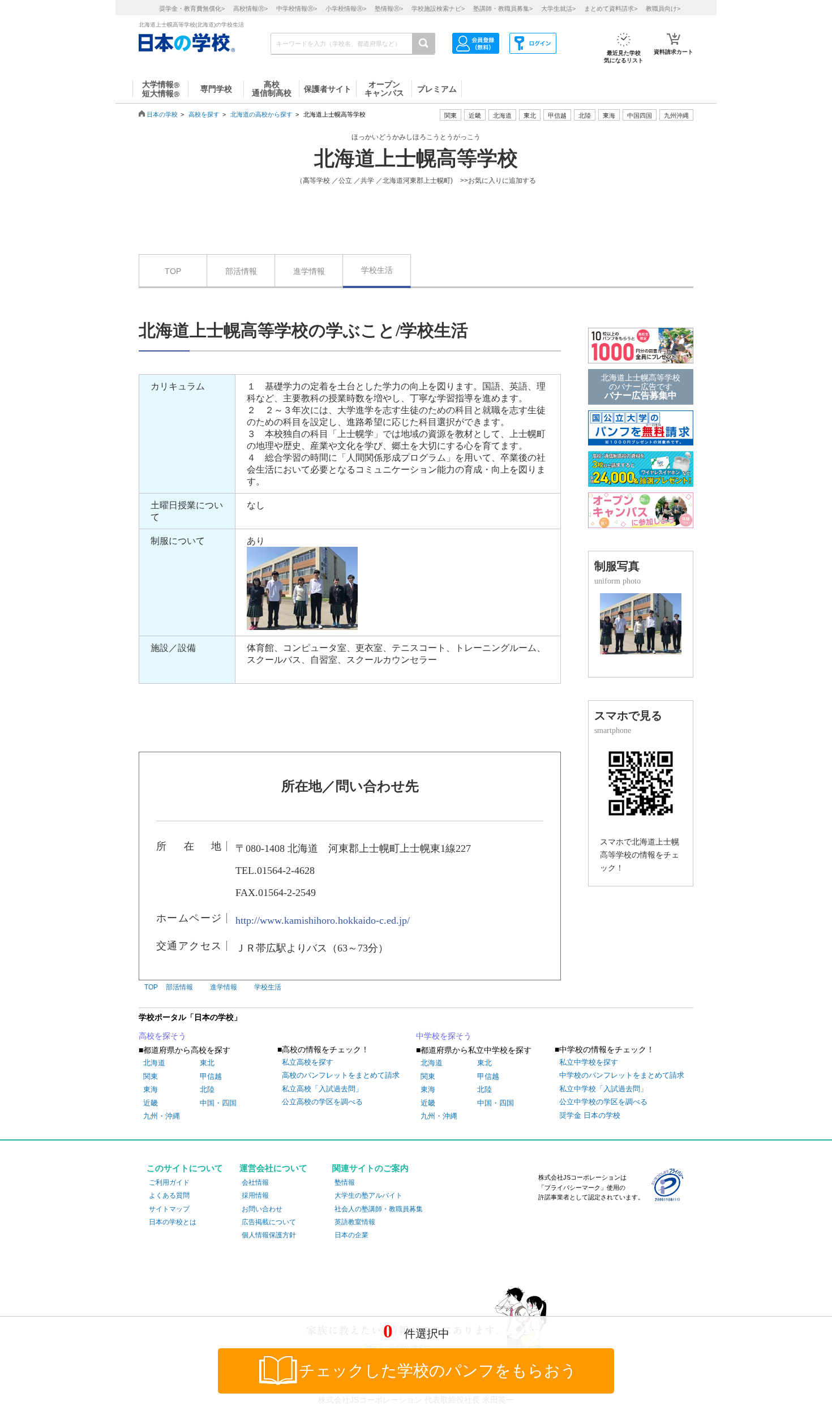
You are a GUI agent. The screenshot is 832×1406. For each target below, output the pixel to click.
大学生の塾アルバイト (368, 1195)
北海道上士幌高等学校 (416, 158)
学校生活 (377, 270)
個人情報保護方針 (269, 1235)
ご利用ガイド (169, 1182)
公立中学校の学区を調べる (603, 1102)
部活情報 (241, 271)
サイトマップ (169, 1209)
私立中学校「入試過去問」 (603, 1088)
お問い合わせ (262, 1209)
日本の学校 (162, 114)
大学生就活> (558, 8)
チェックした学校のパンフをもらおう (438, 1370)
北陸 (207, 1089)
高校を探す (204, 114)
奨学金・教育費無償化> (192, 8)
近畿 (150, 1103)
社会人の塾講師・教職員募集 (378, 1209)
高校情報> (250, 8)
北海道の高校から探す (261, 114)
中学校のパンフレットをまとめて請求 (621, 1075)
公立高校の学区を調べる (322, 1102)
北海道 (502, 115)
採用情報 (255, 1195)
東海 (150, 1089)
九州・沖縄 (161, 1116)
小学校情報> (345, 8)
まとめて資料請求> (610, 8)
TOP (173, 271)
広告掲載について (269, 1222)
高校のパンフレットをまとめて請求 (341, 1075)
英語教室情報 (354, 1222)
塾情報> (389, 8)
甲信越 (211, 1076)
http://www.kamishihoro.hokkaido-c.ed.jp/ (322, 920)
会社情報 (255, 1182)
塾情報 (344, 1182)
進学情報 (309, 271)
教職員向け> (663, 8)
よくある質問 (169, 1195)
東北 (207, 1062)
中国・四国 (218, 1103)
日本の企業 (351, 1235)
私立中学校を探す (588, 1062)
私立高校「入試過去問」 (322, 1088)
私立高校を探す (307, 1062)
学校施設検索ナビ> (438, 8)
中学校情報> (296, 8)
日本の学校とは (172, 1222)
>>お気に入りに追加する (498, 181)
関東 (150, 1076)
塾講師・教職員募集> (503, 8)
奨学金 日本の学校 (589, 1115)
